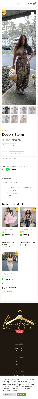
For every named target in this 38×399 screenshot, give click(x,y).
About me (19, 348)
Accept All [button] (21, 394)
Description (6, 179)
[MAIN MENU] (3, 4)
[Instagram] (19, 337)
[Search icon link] (8, 3)
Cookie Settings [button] (9, 394)
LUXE (4, 130)
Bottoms (19, 365)
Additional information (10, 183)
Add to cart (16, 153)
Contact (19, 351)
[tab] (19, 179)
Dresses (19, 362)
